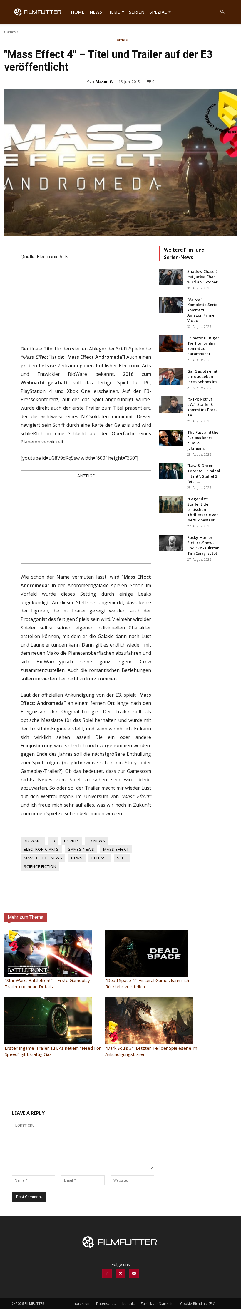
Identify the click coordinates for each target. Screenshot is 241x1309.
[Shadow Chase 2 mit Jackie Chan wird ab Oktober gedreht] (171, 277)
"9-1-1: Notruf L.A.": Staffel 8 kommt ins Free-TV (202, 407)
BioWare (33, 840)
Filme (113, 12)
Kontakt (128, 1303)
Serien (136, 12)
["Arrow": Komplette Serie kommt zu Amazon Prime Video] (171, 305)
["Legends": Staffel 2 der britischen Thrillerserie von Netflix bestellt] (171, 504)
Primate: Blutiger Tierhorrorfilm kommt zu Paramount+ (203, 345)
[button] (222, 12)
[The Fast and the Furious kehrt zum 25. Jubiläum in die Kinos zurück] (171, 438)
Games (10, 31)
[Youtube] (134, 1273)
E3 (53, 840)
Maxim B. (104, 81)
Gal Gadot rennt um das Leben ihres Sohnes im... (203, 376)
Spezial (158, 12)
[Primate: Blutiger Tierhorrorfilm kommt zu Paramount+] (171, 343)
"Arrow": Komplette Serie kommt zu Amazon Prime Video (202, 310)
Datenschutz (106, 1303)
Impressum (81, 1303)
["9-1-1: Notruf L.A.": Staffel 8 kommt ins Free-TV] (171, 404)
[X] (120, 1273)
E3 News (96, 840)
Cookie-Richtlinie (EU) (197, 1303)
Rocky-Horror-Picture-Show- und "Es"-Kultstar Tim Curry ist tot (203, 545)
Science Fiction (40, 866)
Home (77, 12)
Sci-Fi (122, 858)
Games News (81, 849)
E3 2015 (71, 840)
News (96, 12)
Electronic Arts (41, 849)
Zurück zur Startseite (157, 1303)
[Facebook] (107, 1273)
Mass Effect (116, 849)
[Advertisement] (86, 520)
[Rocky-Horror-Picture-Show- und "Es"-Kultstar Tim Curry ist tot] (171, 543)
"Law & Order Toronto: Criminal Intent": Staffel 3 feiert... (203, 473)
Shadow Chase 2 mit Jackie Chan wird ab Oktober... (203, 277)
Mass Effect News (43, 858)
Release (99, 858)
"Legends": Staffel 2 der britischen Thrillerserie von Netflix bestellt (203, 509)
